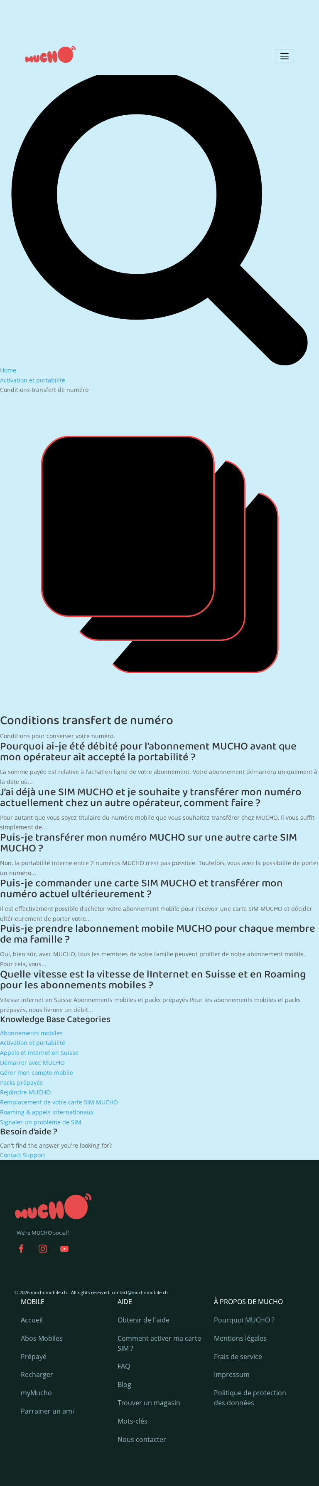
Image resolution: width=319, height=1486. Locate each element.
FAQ (124, 1366)
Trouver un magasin (149, 1402)
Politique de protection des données (250, 1397)
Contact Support (22, 1155)
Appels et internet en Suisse (39, 1053)
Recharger (37, 1374)
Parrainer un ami (47, 1411)
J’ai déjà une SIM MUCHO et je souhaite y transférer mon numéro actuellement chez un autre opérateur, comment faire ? (151, 798)
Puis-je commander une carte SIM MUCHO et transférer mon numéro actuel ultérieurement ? (141, 889)
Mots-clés (132, 1421)
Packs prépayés (21, 1083)
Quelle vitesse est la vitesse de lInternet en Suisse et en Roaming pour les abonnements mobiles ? (153, 980)
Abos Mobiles (42, 1338)
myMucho (36, 1392)
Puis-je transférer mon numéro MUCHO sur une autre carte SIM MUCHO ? (148, 843)
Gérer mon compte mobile (36, 1073)
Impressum (232, 1374)
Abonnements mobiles (31, 1033)
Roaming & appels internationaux (46, 1112)
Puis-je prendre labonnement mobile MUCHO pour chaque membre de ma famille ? (157, 934)
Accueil (32, 1320)
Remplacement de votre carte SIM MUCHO (59, 1102)
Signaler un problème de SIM (40, 1122)
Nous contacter (142, 1439)
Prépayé (34, 1356)
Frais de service (238, 1356)
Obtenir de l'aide (143, 1320)
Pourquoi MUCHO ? (244, 1320)
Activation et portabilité (32, 1043)
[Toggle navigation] (284, 55)
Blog (124, 1384)
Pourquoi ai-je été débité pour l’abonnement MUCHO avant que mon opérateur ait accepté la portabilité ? (148, 752)
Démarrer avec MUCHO (32, 1063)
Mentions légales (240, 1338)
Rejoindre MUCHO (25, 1092)
